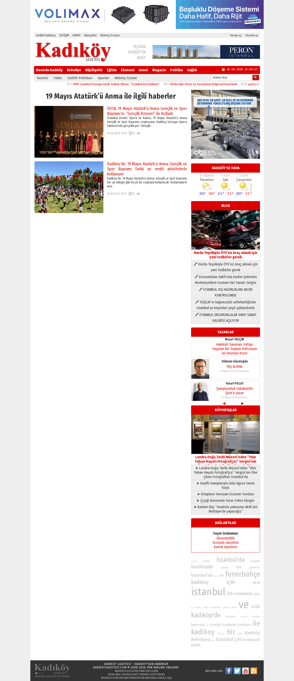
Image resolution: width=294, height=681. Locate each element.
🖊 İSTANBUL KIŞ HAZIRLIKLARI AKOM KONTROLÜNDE (225, 292)
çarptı (226, 607)
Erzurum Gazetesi (226, 542)
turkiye (194, 561)
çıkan (206, 561)
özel (213, 640)
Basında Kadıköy (49, 70)
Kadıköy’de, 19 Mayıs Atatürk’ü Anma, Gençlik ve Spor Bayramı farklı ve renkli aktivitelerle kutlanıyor (147, 169)
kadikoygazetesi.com (110, 667)
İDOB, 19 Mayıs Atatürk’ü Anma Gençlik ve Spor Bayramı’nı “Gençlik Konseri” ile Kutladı (147, 111)
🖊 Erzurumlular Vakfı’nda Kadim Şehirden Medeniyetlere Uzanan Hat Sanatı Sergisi (226, 280)
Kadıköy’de (251, 640)
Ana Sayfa (119, 671)
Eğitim (112, 70)
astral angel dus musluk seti (123, 674)
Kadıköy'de (205, 615)
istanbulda (243, 593)
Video (58, 78)
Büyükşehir (94, 70)
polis (233, 607)
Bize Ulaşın (152, 671)
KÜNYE (77, 35)
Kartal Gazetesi (225, 547)
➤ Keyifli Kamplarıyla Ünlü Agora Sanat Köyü (225, 485)
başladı (255, 561)
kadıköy (200, 582)
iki (207, 625)
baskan (256, 616)
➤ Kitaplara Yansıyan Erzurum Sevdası (225, 494)
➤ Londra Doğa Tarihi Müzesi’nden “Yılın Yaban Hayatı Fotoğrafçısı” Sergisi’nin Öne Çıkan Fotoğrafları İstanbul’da (225, 472)
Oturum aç (251, 35)
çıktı (238, 639)
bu (216, 576)
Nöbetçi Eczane (110, 35)
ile (256, 623)
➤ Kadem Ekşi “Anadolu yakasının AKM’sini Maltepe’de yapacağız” (225, 509)
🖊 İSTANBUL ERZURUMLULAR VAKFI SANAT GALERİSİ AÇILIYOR (225, 318)
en (192, 607)
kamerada (198, 625)
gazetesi (254, 567)
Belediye (74, 70)
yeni (256, 582)
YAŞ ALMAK (234, 366)
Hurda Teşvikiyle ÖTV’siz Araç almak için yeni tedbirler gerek (225, 255)
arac (240, 633)
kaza (257, 594)
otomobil (216, 607)
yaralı (195, 644)
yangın (206, 607)
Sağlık (192, 70)
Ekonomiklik (226, 538)
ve (244, 604)
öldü (255, 606)
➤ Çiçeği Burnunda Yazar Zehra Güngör (225, 500)
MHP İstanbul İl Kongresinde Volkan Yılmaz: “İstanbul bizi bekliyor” (105, 84)
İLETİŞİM (64, 35)
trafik (198, 607)
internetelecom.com (112, 678)
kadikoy (203, 632)
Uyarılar (103, 78)
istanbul (208, 592)
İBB (238, 567)
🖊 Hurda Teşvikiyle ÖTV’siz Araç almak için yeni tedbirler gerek (225, 267)
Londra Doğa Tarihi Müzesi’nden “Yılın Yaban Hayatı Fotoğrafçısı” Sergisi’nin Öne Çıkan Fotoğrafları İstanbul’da (225, 461)
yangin (224, 567)
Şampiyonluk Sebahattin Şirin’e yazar (234, 390)
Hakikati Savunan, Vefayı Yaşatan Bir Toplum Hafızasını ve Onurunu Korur (234, 348)
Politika (176, 70)
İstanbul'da (230, 560)
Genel (143, 70)
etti (221, 576)
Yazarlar (42, 78)
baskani (220, 634)
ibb (230, 593)
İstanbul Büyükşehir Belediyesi (230, 625)
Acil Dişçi (167, 678)
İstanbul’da (202, 575)
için (230, 582)
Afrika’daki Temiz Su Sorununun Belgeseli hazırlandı (191, 84)
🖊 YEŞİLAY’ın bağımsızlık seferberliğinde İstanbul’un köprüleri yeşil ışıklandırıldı (225, 305)
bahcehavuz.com (153, 678)
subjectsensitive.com (133, 678)
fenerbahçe (242, 574)
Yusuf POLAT (235, 383)
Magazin (159, 70)
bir (231, 632)
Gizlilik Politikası (46, 35)
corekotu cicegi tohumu (152, 674)
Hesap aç (236, 35)
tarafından (230, 616)
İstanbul (224, 639)
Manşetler (90, 35)
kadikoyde (202, 567)
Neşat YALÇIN (234, 339)
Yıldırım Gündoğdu (234, 361)
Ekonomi (127, 70)
